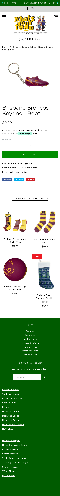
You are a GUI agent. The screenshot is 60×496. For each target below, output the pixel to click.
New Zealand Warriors (13, 424)
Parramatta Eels (10, 449)
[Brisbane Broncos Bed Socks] (45, 222)
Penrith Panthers (10, 453)
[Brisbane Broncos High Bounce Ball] (15, 269)
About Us (30, 331)
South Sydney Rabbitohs (14, 458)
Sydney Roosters (10, 467)
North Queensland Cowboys (16, 445)
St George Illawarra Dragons (16, 462)
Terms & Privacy (30, 346)
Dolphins (6, 407)
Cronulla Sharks (9, 402)
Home (5, 47)
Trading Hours (30, 339)
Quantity (6, 139)
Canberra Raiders (10, 394)
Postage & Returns (30, 343)
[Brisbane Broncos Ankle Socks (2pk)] (15, 222)
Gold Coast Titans (11, 411)
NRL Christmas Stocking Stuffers (22, 47)
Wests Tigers (8, 471)
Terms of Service (30, 350)
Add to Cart (30, 154)
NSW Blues (7, 429)
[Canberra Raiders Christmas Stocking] (45, 274)
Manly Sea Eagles (10, 415)
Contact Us (30, 335)
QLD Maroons (8, 475)
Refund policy (30, 354)
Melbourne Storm (10, 420)
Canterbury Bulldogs (12, 398)
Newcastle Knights (11, 440)
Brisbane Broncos (10, 389)
